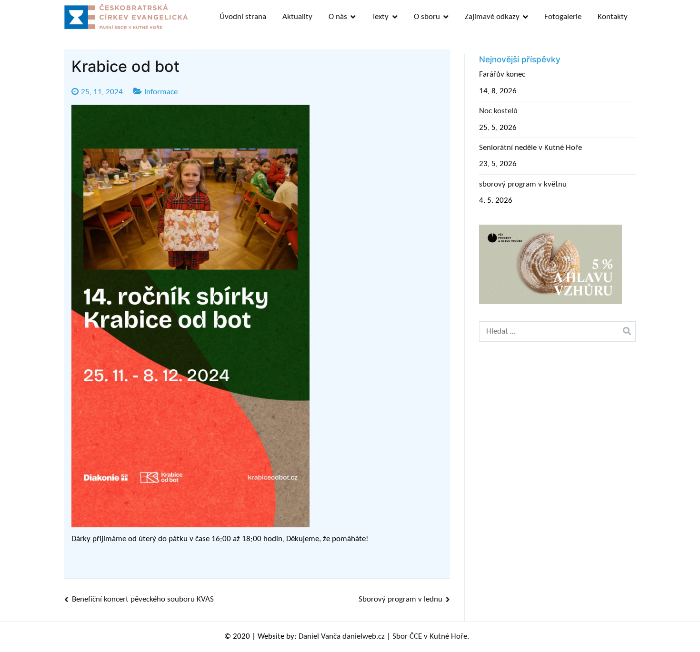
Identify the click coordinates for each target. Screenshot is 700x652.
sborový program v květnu (523, 184)
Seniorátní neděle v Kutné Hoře (530, 148)
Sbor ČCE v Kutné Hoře (429, 636)
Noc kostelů (498, 111)
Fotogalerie (562, 17)
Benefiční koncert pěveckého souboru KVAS (143, 599)
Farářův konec (502, 74)
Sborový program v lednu (400, 599)
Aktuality (297, 17)
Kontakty (613, 17)
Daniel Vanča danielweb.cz (342, 636)
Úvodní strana (243, 17)
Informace (161, 92)
